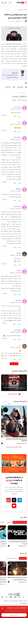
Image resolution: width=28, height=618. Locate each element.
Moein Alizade (17, 137)
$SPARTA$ (18, 189)
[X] (14, 500)
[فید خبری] (24, 597)
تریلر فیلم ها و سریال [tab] (12, 558)
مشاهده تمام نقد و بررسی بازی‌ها (14, 447)
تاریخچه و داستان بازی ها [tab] (20, 522)
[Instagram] (8, 500)
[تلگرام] (2, 597)
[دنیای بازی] (20, 3)
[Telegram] (19, 500)
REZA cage (18, 300)
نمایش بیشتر (14, 363)
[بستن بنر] (2, 608)
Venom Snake (17, 330)
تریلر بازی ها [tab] (23, 558)
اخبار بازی (20, 10)
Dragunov (18, 253)
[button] (5, 115)
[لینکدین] (11, 597)
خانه (26, 10)
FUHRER (19, 271)
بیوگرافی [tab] (9, 522)
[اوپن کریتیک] (15, 597)
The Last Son (17, 107)
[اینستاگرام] (19, 597)
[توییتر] (6, 597)
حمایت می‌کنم (14, 615)
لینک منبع (20, 87)
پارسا (20, 345)
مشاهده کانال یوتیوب (13, 394)
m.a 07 (19, 122)
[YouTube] (14, 505)
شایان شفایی (18, 21)
